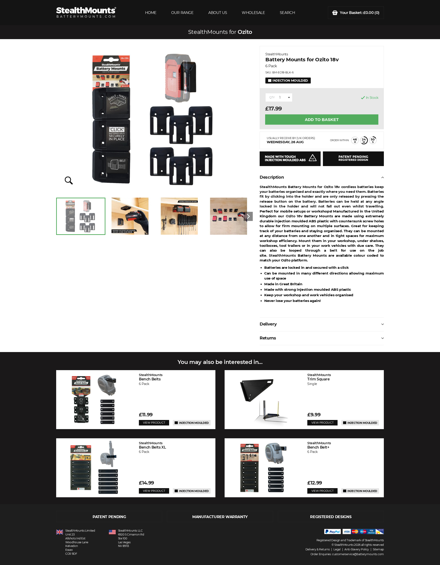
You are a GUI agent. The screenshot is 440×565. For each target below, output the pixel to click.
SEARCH (287, 13)
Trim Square (319, 377)
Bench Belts (150, 377)
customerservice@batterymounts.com (358, 554)
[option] (80, 216)
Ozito (245, 32)
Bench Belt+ (319, 445)
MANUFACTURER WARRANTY (220, 517)
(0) (360, 13)
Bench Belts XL (152, 445)
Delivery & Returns (317, 549)
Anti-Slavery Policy (356, 549)
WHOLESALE (253, 13)
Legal (337, 549)
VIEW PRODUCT (154, 422)
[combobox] (279, 97)
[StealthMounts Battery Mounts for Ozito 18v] (154, 119)
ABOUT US (217, 13)
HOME (151, 13)
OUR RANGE (182, 13)
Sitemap (378, 549)
